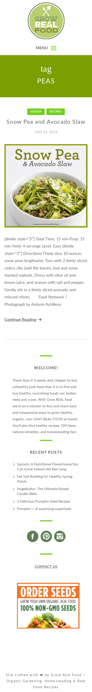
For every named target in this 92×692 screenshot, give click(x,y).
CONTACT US (46, 566)
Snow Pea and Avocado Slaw (46, 122)
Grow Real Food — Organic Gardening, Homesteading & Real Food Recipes (46, 681)
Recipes (56, 111)
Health (36, 111)
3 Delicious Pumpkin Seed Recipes (43, 501)
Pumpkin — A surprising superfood (44, 509)
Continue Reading (20, 320)
